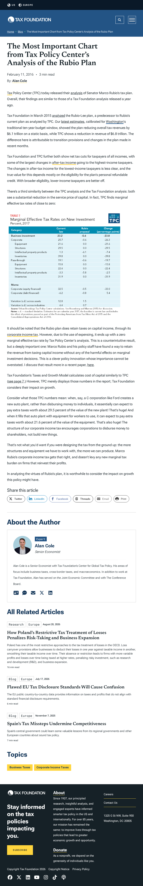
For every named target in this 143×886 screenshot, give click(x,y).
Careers (108, 794)
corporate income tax (22, 334)
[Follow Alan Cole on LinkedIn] (50, 593)
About (59, 792)
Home (10, 31)
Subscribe (20, 850)
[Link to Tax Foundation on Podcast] (64, 877)
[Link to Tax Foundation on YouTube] (37, 877)
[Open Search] (119, 20)
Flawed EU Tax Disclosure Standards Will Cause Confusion (65, 687)
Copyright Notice (58, 869)
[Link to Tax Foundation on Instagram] (46, 877)
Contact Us (110, 802)
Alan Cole (19, 81)
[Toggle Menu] (132, 20)
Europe (28, 5)
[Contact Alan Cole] (33, 593)
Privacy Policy (81, 869)
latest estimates (72, 121)
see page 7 (16, 381)
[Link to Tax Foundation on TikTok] (55, 877)
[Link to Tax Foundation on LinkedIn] (28, 877)
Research (16, 624)
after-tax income (64, 162)
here (90, 365)
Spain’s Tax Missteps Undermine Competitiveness (56, 724)
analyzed (58, 116)
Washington (114, 121)
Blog (20, 31)
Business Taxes (19, 767)
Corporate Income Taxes (52, 767)
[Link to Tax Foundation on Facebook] (10, 877)
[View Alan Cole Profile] (16, 593)
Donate (60, 850)
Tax (9, 93)
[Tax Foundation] (29, 19)
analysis (76, 93)
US (13, 5)
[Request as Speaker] (24, 593)
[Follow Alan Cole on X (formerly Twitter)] (42, 593)
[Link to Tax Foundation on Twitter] (19, 877)
